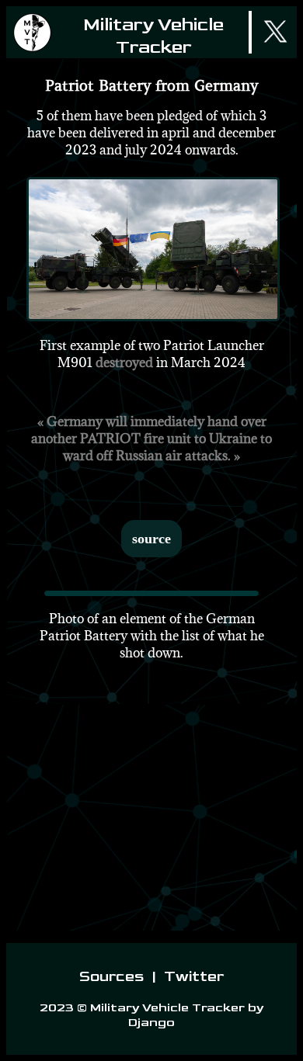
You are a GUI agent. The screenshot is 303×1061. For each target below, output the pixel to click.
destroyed (124, 362)
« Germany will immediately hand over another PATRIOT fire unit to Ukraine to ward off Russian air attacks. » (151, 438)
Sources (113, 977)
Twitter (192, 977)
